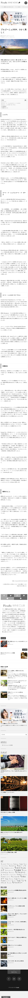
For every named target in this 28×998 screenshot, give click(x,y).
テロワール (13, 866)
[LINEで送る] (20, 598)
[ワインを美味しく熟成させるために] (4, 673)
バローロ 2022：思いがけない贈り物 (15, 960)
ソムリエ (22, 879)
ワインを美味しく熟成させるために (16, 670)
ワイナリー (18, 883)
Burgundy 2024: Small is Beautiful (21, 580)
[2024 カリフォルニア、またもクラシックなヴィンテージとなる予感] (4, 683)
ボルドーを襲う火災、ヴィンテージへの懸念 (17, 898)
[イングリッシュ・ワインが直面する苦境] (4, 908)
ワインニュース (11, 35)
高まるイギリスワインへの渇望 (8, 653)
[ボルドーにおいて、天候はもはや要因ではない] (4, 940)
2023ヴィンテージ (6, 876)
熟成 (7, 879)
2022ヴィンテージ (22, 874)
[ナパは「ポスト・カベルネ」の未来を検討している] (4, 924)
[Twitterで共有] (10, 595)
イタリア (4, 864)
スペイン (12, 872)
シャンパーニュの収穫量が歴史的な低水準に (17, 890)
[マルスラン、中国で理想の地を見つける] (4, 932)
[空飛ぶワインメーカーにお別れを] (4, 694)
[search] (26, 734)
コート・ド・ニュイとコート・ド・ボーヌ (11, 103)
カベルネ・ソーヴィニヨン (10, 874)
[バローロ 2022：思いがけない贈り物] (4, 963)
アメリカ (10, 864)
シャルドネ (16, 876)
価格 (19, 880)
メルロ (9, 882)
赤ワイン (17, 864)
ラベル (12, 879)
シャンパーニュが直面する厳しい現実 (9, 852)
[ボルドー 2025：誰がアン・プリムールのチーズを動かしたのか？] (4, 916)
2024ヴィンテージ (6, 880)
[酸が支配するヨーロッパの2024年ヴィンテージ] (4, 644)
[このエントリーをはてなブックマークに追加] (24, 595)
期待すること (5, 107)
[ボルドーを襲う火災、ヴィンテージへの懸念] (4, 900)
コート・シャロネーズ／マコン (9, 104)
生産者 (18, 870)
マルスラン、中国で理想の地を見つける (16, 929)
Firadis (17, 987)
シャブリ (4, 101)
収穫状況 (4, 106)
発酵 (17, 879)
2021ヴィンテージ (10, 868)
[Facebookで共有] (4, 595)
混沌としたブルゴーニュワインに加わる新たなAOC (11, 832)
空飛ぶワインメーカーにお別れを (15, 692)
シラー (14, 880)
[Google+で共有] (17, 595)
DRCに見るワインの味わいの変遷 (8, 812)
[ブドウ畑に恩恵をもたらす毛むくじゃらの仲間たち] (4, 955)
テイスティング (10, 870)
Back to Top (14, 972)
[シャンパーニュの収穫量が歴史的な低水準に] (4, 893)
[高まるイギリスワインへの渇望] (24, 655)
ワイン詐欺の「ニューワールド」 (8, 792)
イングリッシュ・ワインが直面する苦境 (16, 906)
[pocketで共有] (7, 598)
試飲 (22, 864)
